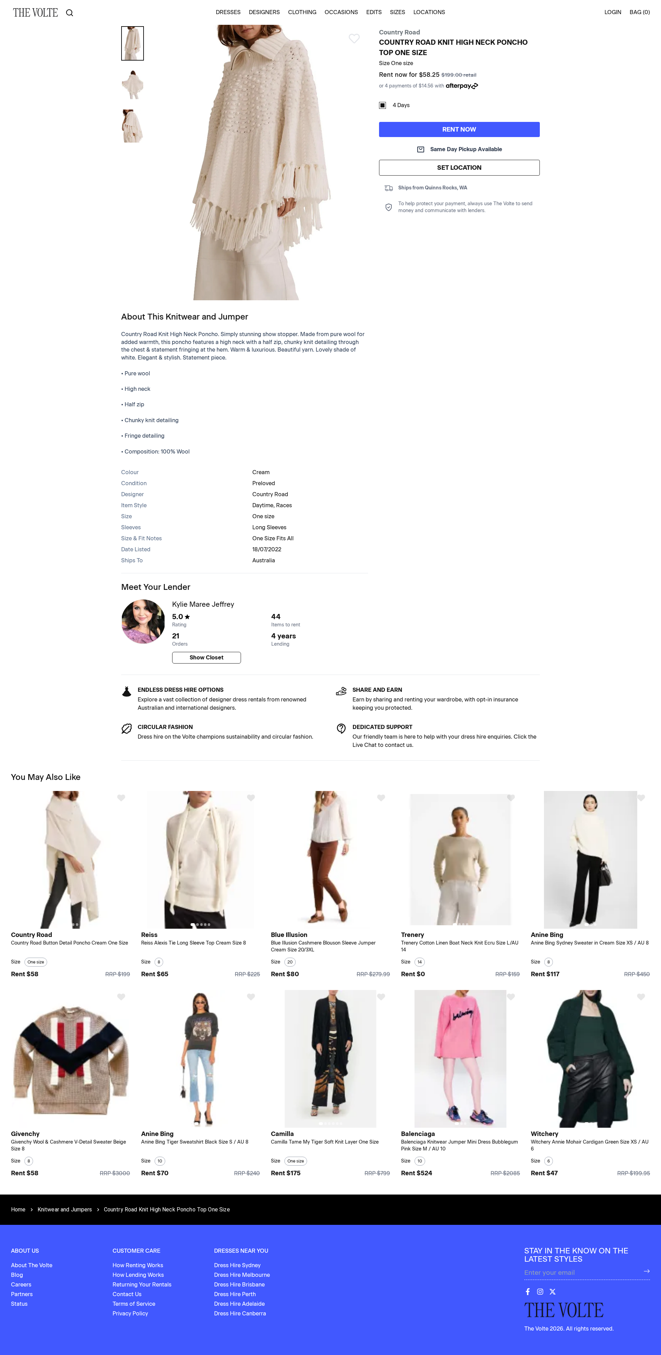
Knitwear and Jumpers (65, 1209)
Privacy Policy (130, 1313)
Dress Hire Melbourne (242, 1275)
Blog (17, 1275)
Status (19, 1304)
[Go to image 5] (209, 924)
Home (18, 1209)
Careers (21, 1284)
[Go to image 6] (335, 924)
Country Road (399, 32)
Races (284, 505)
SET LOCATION (459, 167)
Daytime (262, 505)
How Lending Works (138, 1275)
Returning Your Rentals (142, 1284)
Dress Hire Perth (235, 1294)
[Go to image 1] (65, 924)
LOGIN (613, 12)
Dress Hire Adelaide (239, 1304)
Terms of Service (134, 1304)
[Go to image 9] (347, 924)
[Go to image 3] (73, 924)
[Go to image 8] (343, 924)
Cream (261, 472)
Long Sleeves (269, 527)
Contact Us (127, 1294)
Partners (22, 1294)
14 (420, 962)
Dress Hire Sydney (237, 1265)
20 (290, 962)
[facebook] (527, 1291)
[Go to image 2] (69, 924)
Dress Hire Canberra (240, 1313)
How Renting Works (138, 1265)
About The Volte (31, 1265)
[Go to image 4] (77, 924)
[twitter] (552, 1291)
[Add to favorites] (121, 798)
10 (160, 1161)
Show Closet (206, 657)
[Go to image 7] (339, 924)
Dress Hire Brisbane (239, 1284)
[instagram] (540, 1291)
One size (263, 516)
